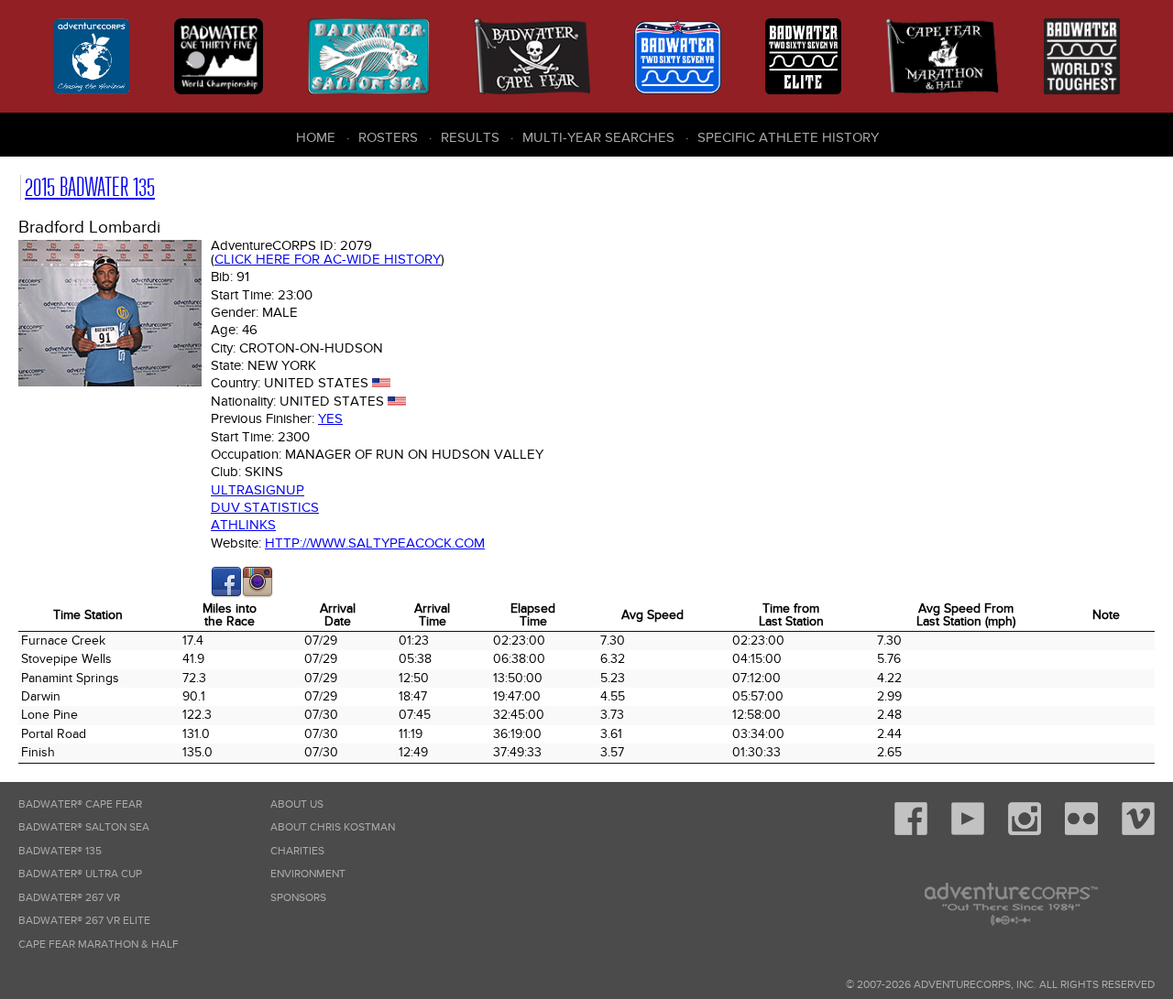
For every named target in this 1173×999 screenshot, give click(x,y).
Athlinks (243, 524)
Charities (297, 851)
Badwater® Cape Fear (80, 804)
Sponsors (298, 898)
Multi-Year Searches (598, 137)
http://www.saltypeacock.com (375, 543)
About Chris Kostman (332, 827)
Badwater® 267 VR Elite (84, 921)
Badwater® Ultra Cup (80, 874)
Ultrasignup (257, 490)
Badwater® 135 (60, 851)
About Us (296, 804)
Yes (330, 418)
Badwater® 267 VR (69, 898)
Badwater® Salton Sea (83, 827)
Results (470, 137)
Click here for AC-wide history (327, 259)
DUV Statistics (265, 507)
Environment (307, 874)
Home (315, 137)
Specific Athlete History (788, 137)
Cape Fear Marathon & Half (98, 944)
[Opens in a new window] (226, 593)
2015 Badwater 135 (90, 187)
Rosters (388, 137)
